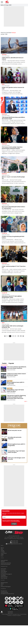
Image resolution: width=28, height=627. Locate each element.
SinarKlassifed (4, 592)
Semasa (4, 54)
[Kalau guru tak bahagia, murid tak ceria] (4, 459)
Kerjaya (3, 561)
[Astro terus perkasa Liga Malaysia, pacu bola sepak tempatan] (3, 369)
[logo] (9, 532)
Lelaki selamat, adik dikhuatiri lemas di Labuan (12, 58)
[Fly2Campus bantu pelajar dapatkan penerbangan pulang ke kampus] (14, 134)
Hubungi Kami (4, 560)
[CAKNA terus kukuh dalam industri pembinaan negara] (3, 376)
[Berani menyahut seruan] (4, 432)
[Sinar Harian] (7, 2)
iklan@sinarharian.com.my (7, 593)
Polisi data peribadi (15, 521)
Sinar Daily (3, 568)
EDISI (3, 84)
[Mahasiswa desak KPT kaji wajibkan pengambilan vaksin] (14, 283)
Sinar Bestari (4, 571)
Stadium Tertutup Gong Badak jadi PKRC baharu (13, 237)
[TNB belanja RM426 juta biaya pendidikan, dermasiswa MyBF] (14, 105)
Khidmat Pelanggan (6, 586)
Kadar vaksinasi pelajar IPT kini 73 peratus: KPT (14, 267)
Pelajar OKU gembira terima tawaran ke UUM (13, 88)
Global (2, 550)
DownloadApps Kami (10, 612)
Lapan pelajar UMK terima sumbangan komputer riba (12, 326)
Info (2, 585)
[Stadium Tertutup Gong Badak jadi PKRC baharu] (14, 224)
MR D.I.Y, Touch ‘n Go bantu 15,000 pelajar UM (13, 177)
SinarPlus (3, 570)
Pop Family (3, 572)
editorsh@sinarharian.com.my (14, 543)
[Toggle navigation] (2, 1)
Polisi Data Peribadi (5, 564)
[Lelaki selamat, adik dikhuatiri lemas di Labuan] (14, 45)
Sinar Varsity (4, 578)
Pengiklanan (4, 591)
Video (2, 554)
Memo (2, 584)
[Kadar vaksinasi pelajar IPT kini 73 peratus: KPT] (14, 254)
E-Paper (3, 551)
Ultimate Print (4, 576)
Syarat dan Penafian (6, 563)
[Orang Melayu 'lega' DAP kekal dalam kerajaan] (3, 390)
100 (20, 336)
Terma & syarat (5, 521)
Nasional (4, 114)
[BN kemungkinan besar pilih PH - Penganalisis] (3, 382)
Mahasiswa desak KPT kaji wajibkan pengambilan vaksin (12, 296)
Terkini (4, 363)
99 (18, 336)
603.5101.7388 (14, 541)
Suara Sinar (4, 553)
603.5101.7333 (14, 542)
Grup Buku (3, 575)
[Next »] (23, 336)
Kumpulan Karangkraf (6, 574)
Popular (11, 363)
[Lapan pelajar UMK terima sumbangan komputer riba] (14, 313)
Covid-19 (4, 233)
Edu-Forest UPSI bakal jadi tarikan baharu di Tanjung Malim (13, 207)
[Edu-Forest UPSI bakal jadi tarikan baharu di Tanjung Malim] (14, 194)
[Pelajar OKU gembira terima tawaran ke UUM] (14, 75)
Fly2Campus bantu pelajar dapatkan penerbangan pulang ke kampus (12, 147)
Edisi (2, 549)
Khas (2, 556)
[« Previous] (5, 336)
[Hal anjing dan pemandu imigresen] (4, 438)
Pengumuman (4, 582)
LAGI (25, 401)
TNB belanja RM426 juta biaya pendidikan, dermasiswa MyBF (13, 118)
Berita (2, 548)
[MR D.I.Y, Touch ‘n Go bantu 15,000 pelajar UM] (14, 164)
